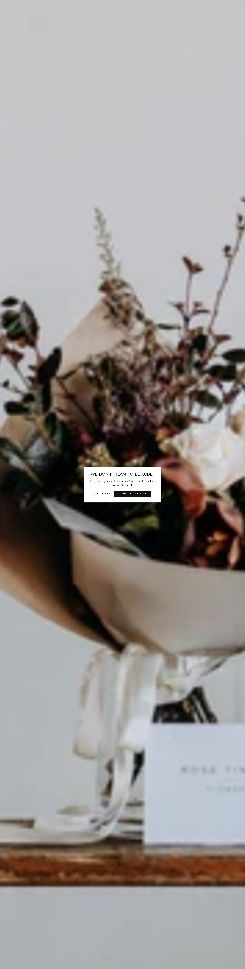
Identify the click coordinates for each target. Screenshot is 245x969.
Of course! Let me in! (132, 494)
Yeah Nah (104, 494)
